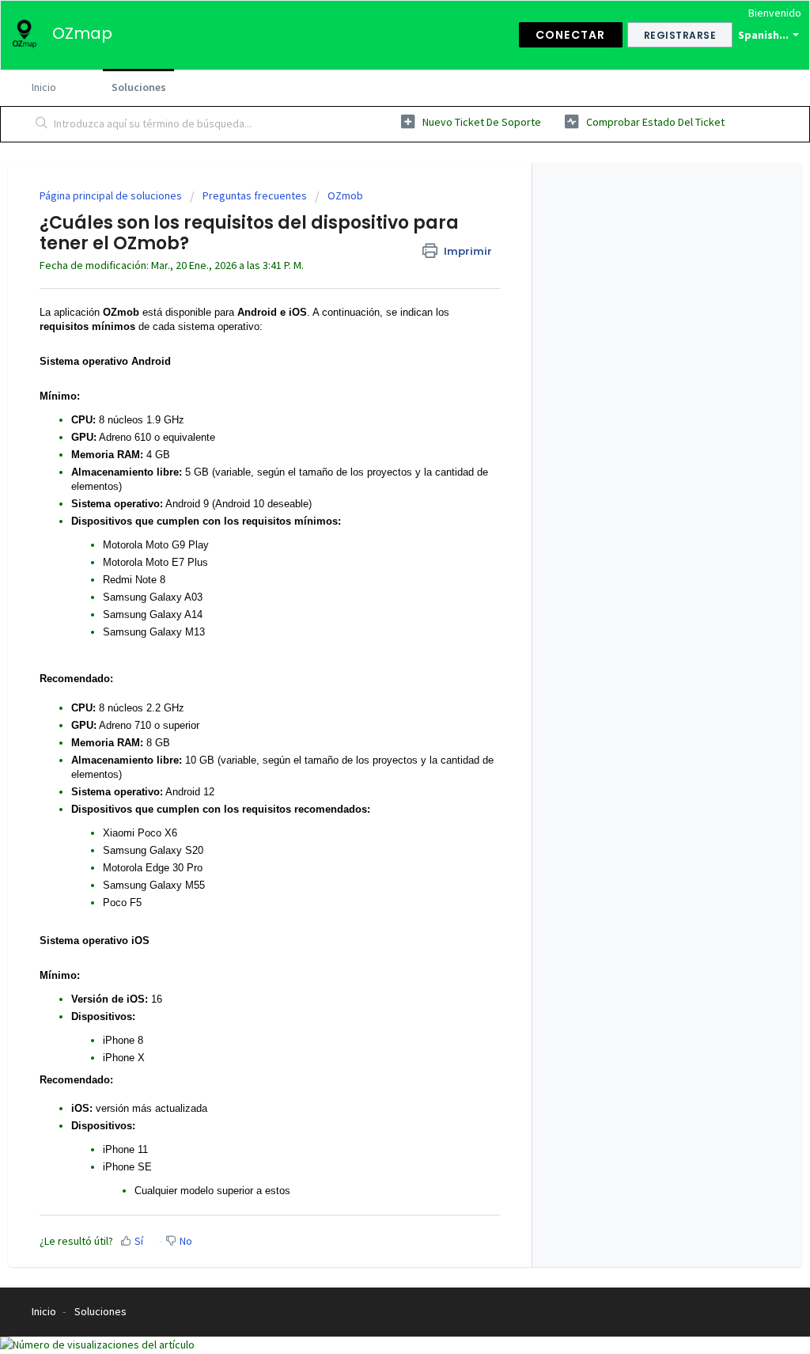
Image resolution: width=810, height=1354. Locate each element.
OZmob (345, 195)
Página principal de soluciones (112, 195)
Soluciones (139, 87)
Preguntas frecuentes (254, 195)
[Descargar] (375, 478)
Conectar (571, 35)
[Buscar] (42, 124)
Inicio (44, 87)
